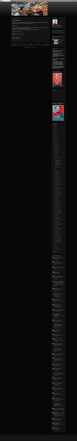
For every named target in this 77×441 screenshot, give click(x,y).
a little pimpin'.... (57, 180)
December (57, 143)
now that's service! (58, 210)
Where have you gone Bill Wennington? (58, 161)
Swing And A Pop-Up (58, 343)
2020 (55, 128)
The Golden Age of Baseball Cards (57, 404)
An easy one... (57, 215)
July (56, 151)
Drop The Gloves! (57, 372)
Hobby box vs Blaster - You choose (58, 224)
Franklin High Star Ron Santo (58, 340)
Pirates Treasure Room (58, 382)
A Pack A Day (56, 393)
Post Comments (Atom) (32, 47)
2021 (55, 127)
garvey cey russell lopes (58, 309)
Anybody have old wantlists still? (58, 240)
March (56, 246)
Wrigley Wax (56, 334)
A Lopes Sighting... (58, 211)
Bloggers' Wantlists (57, 419)
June (56, 153)
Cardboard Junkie (57, 304)
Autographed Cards (57, 364)
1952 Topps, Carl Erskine (58, 365)
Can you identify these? (57, 178)
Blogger (43, 438)
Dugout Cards (17, 34)
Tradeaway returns (58, 192)
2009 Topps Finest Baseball (58, 195)
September (57, 148)
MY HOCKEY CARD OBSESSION (57, 314)
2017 (55, 130)
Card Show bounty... (58, 235)
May (56, 154)
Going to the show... (58, 236)
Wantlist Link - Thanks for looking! (59, 32)
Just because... (57, 187)
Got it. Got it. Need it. (58, 418)
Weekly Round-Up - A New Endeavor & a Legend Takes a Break (59, 360)
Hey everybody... (58, 208)
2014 (55, 134)
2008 (55, 251)
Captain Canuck (57, 24)
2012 (55, 137)
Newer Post (14, 44)
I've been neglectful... (58, 238)
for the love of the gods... (58, 171)
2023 (55, 125)
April (56, 156)
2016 (55, 131)
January (56, 249)
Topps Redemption (57, 369)
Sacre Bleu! (57, 191)
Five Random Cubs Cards (58, 335)
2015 (55, 133)
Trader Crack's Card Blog (58, 408)
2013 (55, 136)
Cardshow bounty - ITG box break (58, 228)
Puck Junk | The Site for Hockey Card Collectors (58, 282)
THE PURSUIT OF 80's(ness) (57, 423)
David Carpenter (56, 428)
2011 (55, 139)
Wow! (56, 169)
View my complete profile (57, 27)
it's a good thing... (58, 201)
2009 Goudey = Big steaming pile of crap (58, 164)
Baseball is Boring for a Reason (59, 405)
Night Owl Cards (57, 272)
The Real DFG (56, 299)
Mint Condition (57, 261)
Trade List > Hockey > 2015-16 (59, 409)
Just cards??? (57, 198)
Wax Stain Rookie (57, 377)
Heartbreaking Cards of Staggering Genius (58, 325)
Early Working (56, 258)
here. (18, 25)
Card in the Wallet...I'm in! (58, 424)
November (57, 145)
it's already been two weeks (58, 321)
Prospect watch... (58, 219)
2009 (55, 142)
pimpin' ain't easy (21, 34)
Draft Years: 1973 (57, 331)
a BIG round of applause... (57, 222)
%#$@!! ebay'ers (58, 183)
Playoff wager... (57, 205)
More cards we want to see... (58, 214)
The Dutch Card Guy (58, 368)
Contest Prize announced (57, 174)
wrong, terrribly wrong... (57, 233)
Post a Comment (16, 39)
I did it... (56, 244)
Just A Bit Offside (57, 39)
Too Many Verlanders (58, 276)
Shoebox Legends (57, 358)
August (56, 150)
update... (56, 226)
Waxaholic (21, 5)
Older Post (47, 44)
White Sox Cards (57, 330)
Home (31, 44)
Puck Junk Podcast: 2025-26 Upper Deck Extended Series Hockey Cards (58, 284)
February (56, 248)
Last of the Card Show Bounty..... (58, 218)
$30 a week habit (57, 320)
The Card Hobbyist (57, 348)
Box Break (56, 196)
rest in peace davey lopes (58, 310)
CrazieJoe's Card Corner (58, 257)
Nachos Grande (57, 288)
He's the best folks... (58, 181)
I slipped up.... (57, 199)
